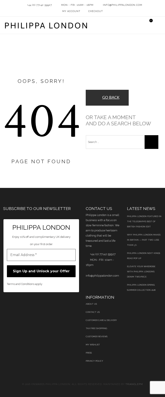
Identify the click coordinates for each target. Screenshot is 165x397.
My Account (71, 11)
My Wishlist (93, 344)
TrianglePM (134, 384)
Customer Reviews (96, 336)
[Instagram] (70, 303)
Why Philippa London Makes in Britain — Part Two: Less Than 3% (143, 240)
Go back (110, 98)
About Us (91, 304)
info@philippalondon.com (122, 5)
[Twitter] (15, 303)
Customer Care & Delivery (101, 320)
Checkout (95, 11)
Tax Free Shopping (96, 328)
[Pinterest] (26, 303)
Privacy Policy (94, 361)
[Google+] (48, 303)
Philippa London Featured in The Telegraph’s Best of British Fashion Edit (144, 221)
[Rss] (59, 303)
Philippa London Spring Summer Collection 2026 (141, 287)
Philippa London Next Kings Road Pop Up (143, 255)
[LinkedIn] (37, 303)
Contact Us (93, 312)
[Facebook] (4, 303)
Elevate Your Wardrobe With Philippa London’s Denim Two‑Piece (141, 271)
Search (151, 142)
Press (89, 353)
